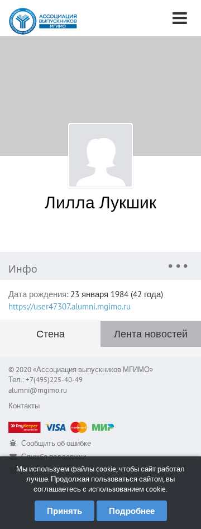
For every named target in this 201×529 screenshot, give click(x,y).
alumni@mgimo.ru (37, 390)
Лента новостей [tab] (151, 333)
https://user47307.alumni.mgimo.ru (69, 306)
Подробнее (132, 511)
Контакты (24, 406)
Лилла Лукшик (100, 202)
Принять (64, 511)
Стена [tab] (50, 333)
